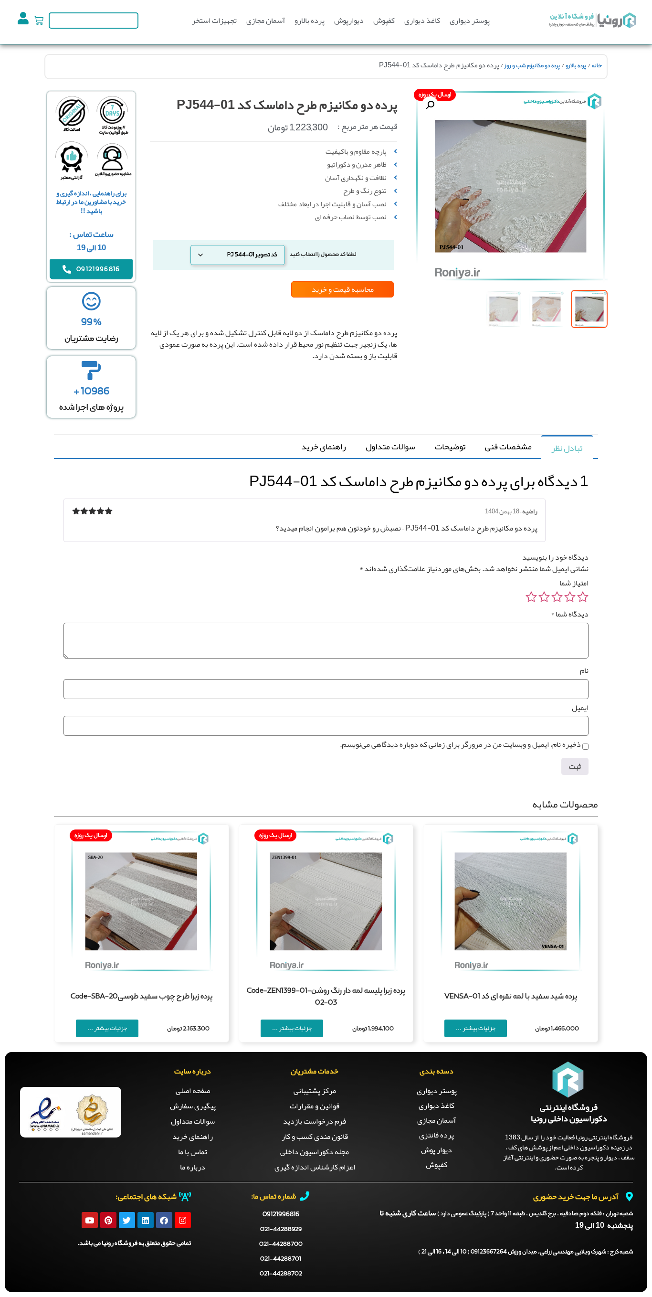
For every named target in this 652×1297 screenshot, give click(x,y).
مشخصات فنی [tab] (508, 446)
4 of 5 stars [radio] (544, 597)
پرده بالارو (309, 20)
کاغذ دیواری (422, 20)
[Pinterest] (108, 1220)
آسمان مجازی (265, 20)
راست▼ (302, 394)
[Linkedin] (145, 1220)
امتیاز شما (574, 583)
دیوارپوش (349, 20)
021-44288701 (280, 1259)
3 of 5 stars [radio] (557, 597)
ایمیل (580, 708)
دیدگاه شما (570, 614)
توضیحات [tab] (450, 446)
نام (584, 670)
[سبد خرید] (39, 21)
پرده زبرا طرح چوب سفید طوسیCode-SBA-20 (141, 996)
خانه (597, 66)
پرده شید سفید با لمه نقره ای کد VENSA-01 (510, 996)
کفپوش (384, 20)
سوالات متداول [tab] (390, 446)
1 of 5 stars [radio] (583, 597)
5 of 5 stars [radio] (531, 597)
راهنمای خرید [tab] (323, 446)
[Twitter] (127, 1220)
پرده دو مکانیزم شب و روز (532, 66)
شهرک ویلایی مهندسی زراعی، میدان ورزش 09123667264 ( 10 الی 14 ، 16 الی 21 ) (525, 1252)
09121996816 (281, 1214)
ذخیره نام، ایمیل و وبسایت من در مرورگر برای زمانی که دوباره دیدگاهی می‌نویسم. (460, 744)
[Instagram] (183, 1220)
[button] (430, 105)
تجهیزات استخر (214, 20)
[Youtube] (90, 1220)
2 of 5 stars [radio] (570, 597)
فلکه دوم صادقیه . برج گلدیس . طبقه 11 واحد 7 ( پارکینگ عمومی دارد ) (535, 1214)
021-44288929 (281, 1229)
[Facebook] (164, 1220)
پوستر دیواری (470, 20)
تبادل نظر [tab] (566, 448)
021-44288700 (281, 1244)
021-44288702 (281, 1273)
